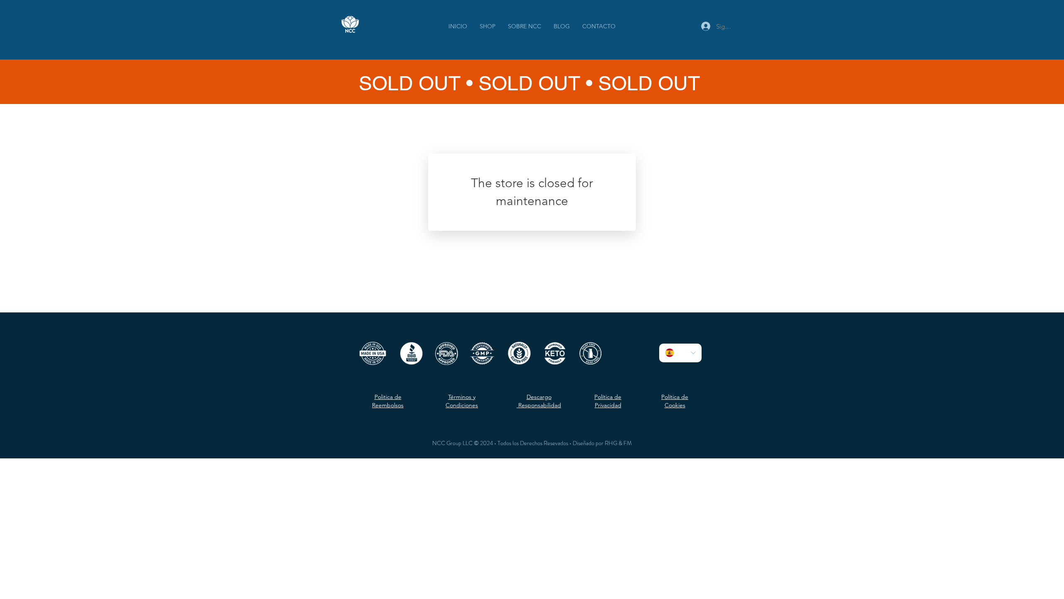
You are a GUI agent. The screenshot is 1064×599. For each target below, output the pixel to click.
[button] (689, 26)
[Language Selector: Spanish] (680, 353)
